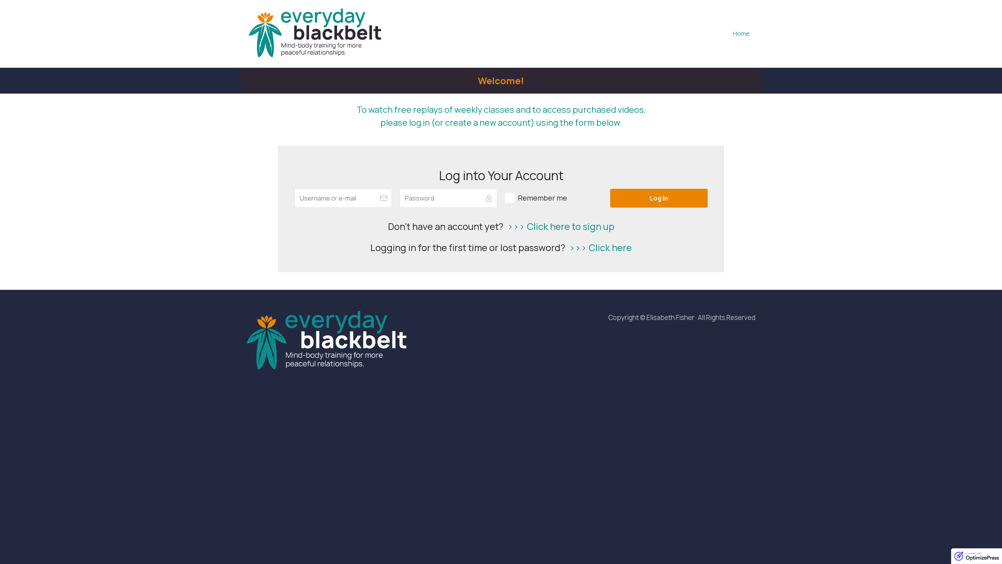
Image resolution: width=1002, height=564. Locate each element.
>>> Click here (600, 247)
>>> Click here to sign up (561, 226)
